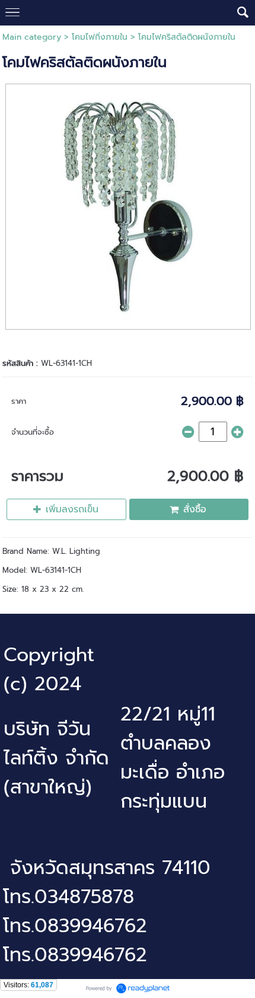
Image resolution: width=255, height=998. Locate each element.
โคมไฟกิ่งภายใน (100, 37)
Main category (31, 37)
